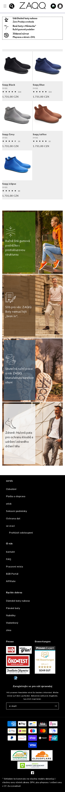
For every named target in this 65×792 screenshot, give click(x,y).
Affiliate (10, 581)
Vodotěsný (12, 622)
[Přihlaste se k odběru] (55, 706)
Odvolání (11, 489)
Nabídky (10, 615)
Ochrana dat (13, 518)
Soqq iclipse (9, 183)
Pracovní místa (14, 566)
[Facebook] (32, 773)
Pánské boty (13, 608)
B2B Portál (12, 573)
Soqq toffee (40, 134)
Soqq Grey (8, 134)
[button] (11, 6)
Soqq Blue (39, 84)
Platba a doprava (15, 496)
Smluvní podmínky (16, 511)
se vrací (10, 525)
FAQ (8, 559)
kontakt (10, 551)
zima (8, 630)
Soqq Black (8, 84)
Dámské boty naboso (18, 600)
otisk (9, 503)
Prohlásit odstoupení (21, 532)
